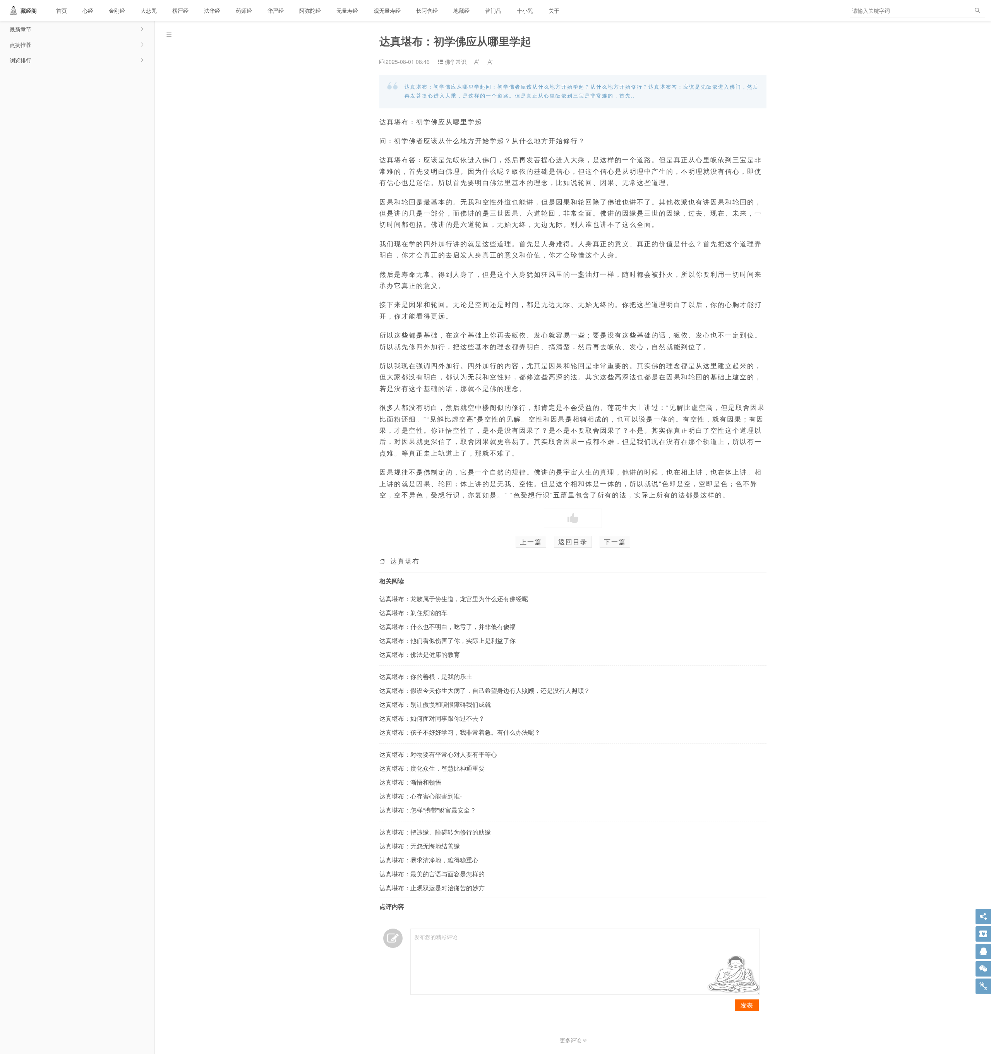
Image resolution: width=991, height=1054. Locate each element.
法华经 (212, 10)
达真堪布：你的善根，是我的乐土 (425, 676)
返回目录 (573, 541)
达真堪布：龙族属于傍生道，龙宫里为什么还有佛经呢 (453, 598)
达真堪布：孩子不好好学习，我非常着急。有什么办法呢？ (459, 732)
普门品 (493, 10)
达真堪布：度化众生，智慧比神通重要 (432, 768)
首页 (61, 10)
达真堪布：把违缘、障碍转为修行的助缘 (435, 832)
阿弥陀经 (310, 10)
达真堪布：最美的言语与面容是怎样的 (432, 873)
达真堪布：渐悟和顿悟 (410, 782)
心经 (87, 10)
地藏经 (461, 10)
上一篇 (531, 541)
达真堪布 (405, 561)
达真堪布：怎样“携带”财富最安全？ (427, 809)
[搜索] (977, 10)
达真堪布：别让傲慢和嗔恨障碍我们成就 (435, 704)
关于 (554, 10)
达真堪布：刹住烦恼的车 (413, 612)
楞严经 (180, 10)
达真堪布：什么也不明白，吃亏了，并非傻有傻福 (447, 626)
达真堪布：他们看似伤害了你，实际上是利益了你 (447, 640)
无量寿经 (347, 10)
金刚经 (117, 10)
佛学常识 (455, 61)
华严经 (275, 10)
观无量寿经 (387, 10)
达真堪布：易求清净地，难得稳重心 (428, 859)
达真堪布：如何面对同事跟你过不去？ (432, 718)
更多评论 (571, 1040)
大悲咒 (149, 10)
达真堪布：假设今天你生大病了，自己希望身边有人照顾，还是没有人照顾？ (484, 690)
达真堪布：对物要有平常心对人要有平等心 (438, 754)
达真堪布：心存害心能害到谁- (420, 796)
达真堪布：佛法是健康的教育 (419, 654)
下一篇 (615, 541)
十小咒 (525, 10)
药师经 (244, 10)
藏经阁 (29, 10)
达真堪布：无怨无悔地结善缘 (419, 845)
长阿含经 (427, 10)
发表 (747, 1005)
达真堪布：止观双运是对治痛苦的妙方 (432, 887)
